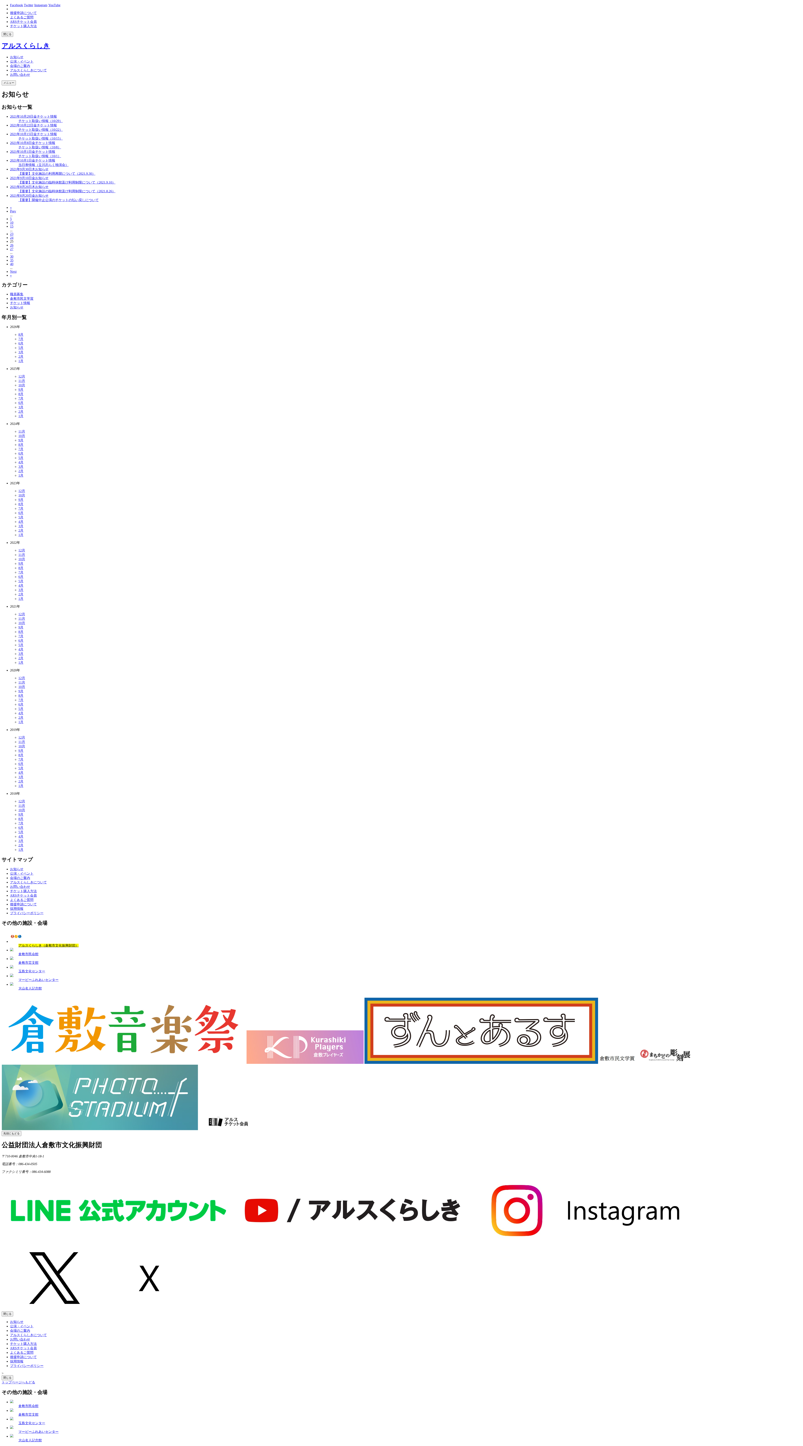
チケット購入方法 (23, 26)
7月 (20, 339)
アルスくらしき (26, 45)
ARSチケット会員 (23, 21)
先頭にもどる (11, 1133)
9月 (20, 389)
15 (11, 226)
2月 (20, 356)
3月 (20, 352)
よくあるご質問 (21, 17)
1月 (20, 361)
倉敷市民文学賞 (21, 298)
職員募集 (16, 294)
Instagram (40, 5)
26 (11, 245)
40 (11, 264)
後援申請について (23, 13)
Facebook (16, 5)
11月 (21, 381)
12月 (21, 376)
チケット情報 (20, 303)
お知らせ (16, 307)
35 (11, 260)
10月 (21, 385)
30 (11, 256)
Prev (13, 211)
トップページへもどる (18, 1382)
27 (11, 249)
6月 (20, 343)
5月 (20, 348)
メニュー (8, 82)
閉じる (7, 34)
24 (11, 237)
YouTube (54, 5)
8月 (20, 334)
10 (11, 222)
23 (11, 234)
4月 (20, 462)
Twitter (28, 5)
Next (13, 271)
